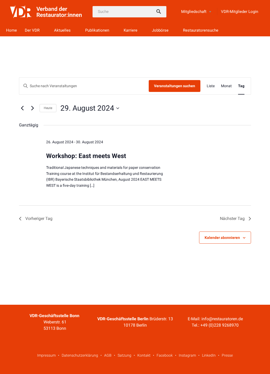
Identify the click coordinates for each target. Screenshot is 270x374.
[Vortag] (22, 108)
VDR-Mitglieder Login (239, 11)
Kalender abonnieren (222, 237)
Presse (227, 355)
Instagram (187, 355)
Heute (48, 108)
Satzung (124, 355)
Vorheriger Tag (38, 218)
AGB (108, 355)
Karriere (130, 30)
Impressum (46, 355)
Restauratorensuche (200, 30)
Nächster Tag (232, 218)
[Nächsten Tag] (32, 108)
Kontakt (144, 355)
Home (11, 30)
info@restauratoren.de (222, 318)
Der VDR (32, 30)
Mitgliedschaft (193, 11)
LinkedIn (209, 355)
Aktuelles (62, 30)
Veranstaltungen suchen (174, 86)
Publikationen (97, 30)
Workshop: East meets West (86, 156)
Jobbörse (160, 30)
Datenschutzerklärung (80, 355)
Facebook (165, 355)
